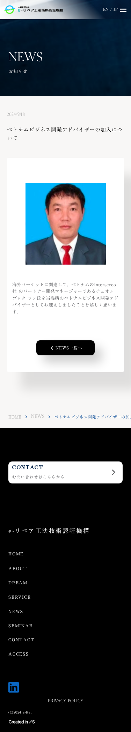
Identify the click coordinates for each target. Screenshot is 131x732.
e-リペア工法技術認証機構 (49, 531)
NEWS (37, 416)
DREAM (18, 583)
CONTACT (21, 640)
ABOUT (17, 568)
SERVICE (19, 597)
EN (106, 9)
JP (116, 9)
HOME (14, 417)
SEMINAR (20, 626)
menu (123, 10)
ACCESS (18, 654)
